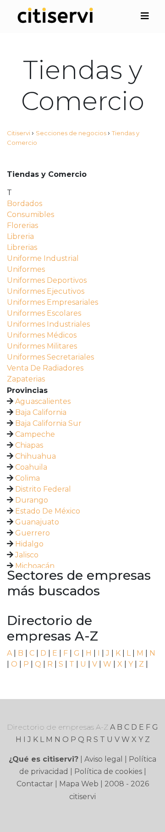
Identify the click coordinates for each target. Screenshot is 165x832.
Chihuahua (35, 456)
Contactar (34, 783)
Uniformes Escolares (44, 313)
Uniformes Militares (42, 346)
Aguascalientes (43, 401)
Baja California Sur (48, 423)
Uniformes (26, 269)
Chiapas (29, 445)
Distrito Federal (43, 489)
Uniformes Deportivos (47, 280)
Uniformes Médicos (42, 335)
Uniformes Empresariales (52, 302)
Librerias (22, 247)
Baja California (40, 412)
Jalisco (26, 555)
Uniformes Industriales (48, 324)
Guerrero (32, 533)
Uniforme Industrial (43, 258)
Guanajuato (37, 522)
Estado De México (47, 511)
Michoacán (35, 566)
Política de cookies (108, 771)
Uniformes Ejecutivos (45, 291)
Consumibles (30, 214)
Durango (31, 500)
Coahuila (31, 467)
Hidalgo (29, 544)
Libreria (20, 236)
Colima (27, 478)
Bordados (24, 203)
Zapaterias (26, 379)
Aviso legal (103, 759)
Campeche (35, 434)
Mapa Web (79, 783)
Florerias (22, 225)
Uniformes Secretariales (50, 357)
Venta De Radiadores (45, 368)
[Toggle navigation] (145, 16)
